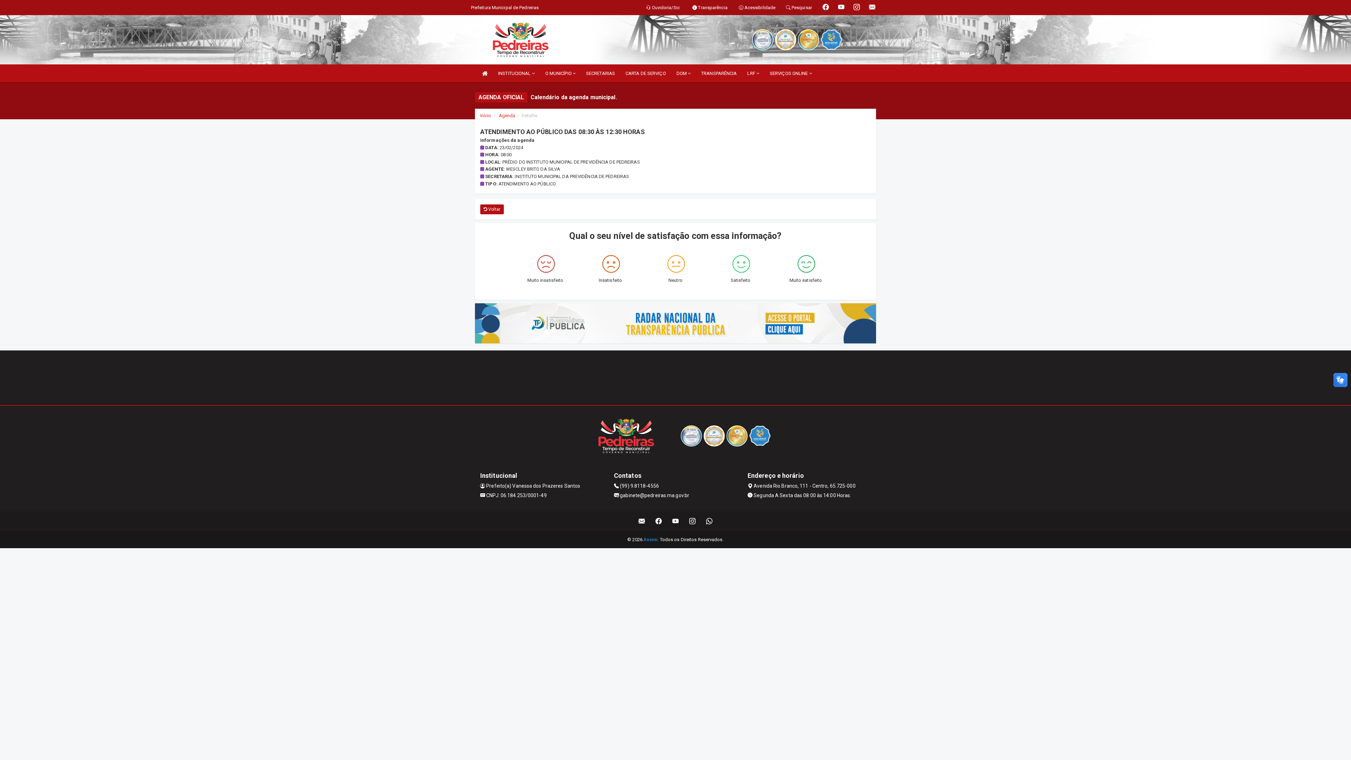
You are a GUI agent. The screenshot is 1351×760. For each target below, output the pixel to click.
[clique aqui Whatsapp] (709, 521)
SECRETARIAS (600, 73)
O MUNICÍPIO (559, 73)
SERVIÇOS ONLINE (789, 73)
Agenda (507, 115)
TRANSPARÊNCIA (719, 73)
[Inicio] (484, 73)
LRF (751, 73)
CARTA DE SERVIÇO (646, 73)
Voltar (493, 209)
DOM (682, 73)
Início (485, 115)
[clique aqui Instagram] (692, 521)
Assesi (650, 539)
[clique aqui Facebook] (659, 521)
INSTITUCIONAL (515, 73)
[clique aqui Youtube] (676, 521)
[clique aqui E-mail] (642, 521)
